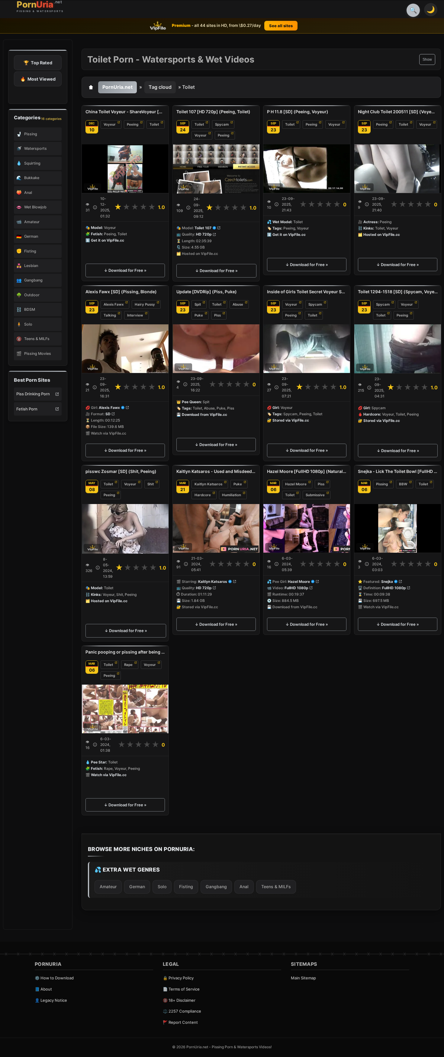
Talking (110, 315)
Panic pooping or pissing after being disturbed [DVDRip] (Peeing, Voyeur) (125, 651)
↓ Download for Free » (125, 270)
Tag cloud (160, 87)
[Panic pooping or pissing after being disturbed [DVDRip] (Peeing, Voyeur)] (125, 708)
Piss (217, 315)
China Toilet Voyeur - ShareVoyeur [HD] (125, 111)
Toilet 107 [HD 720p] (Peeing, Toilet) (213, 111)
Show (427, 59)
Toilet (154, 124)
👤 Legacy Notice (51, 1000)
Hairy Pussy (145, 304)
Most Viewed (38, 79)
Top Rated (38, 62)
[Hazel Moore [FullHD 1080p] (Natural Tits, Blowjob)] (306, 528)
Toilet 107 (203, 228)
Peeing (132, 124)
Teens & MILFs (276, 886)
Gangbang (216, 886)
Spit (198, 304)
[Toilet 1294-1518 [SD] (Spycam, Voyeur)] (397, 348)
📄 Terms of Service (181, 989)
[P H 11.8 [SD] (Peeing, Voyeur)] (306, 168)
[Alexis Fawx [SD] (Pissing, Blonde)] (125, 348)
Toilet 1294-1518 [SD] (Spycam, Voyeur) (398, 291)
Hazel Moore (296, 484)
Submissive (315, 495)
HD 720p (204, 234)
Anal (244, 886)
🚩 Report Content (180, 1022)
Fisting (186, 886)
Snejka (387, 581)
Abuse (238, 304)
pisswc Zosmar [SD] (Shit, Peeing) (120, 471)
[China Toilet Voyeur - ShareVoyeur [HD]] (125, 168)
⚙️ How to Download (54, 977)
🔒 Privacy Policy (178, 977)
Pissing (382, 484)
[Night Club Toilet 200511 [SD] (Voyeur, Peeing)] (397, 168)
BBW (403, 484)
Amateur (108, 886)
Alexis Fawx (114, 304)
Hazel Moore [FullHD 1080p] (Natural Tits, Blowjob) (306, 471)
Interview (135, 315)
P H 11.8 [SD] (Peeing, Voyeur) (297, 111)
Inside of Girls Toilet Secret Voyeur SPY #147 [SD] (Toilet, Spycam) (306, 291)
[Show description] (95, 207)
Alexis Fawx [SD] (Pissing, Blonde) (121, 291)
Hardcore (203, 495)
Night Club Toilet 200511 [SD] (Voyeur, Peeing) (397, 111)
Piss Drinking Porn (33, 393)
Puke (199, 315)
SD (108, 414)
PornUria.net (117, 87)
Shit (150, 484)
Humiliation (231, 495)
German (137, 886)
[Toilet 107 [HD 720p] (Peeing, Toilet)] (216, 169)
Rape (128, 664)
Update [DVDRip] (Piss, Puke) (206, 291)
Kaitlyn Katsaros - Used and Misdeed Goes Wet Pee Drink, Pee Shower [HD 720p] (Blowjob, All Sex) (216, 471)
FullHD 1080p (296, 588)
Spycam (222, 124)
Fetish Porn (26, 408)
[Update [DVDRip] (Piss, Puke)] (216, 348)
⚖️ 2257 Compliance (182, 1011)
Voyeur (110, 124)
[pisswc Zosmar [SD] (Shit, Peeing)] (126, 529)
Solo (162, 886)
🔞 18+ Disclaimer (179, 1000)
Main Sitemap (303, 977)
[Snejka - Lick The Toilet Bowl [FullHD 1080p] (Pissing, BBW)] (397, 528)
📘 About (43, 989)
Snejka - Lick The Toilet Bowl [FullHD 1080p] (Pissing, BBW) (397, 471)
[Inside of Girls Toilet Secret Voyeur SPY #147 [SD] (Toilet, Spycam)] (306, 348)
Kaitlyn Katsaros (208, 484)
